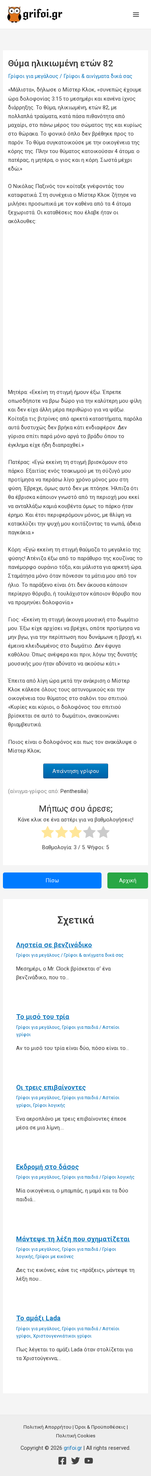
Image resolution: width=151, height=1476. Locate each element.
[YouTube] (88, 1460)
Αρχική (127, 880)
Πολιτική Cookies (75, 1435)
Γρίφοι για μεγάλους (33, 76)
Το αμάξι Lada (38, 1318)
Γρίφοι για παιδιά (80, 1027)
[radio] (47, 833)
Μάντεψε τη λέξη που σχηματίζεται (73, 1239)
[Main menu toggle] (136, 14)
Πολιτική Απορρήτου (47, 1427)
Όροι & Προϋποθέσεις (100, 1427)
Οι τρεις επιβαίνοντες (51, 1087)
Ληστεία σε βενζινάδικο (54, 945)
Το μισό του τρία (42, 1016)
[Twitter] (75, 1460)
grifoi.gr (73, 1448)
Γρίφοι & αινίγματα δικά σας (97, 76)
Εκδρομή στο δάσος (47, 1167)
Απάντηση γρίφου (75, 770)
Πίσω (52, 880)
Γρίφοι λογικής (49, 1105)
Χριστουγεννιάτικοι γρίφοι (62, 1336)
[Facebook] (62, 1460)
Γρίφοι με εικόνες (55, 1256)
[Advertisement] (75, 309)
